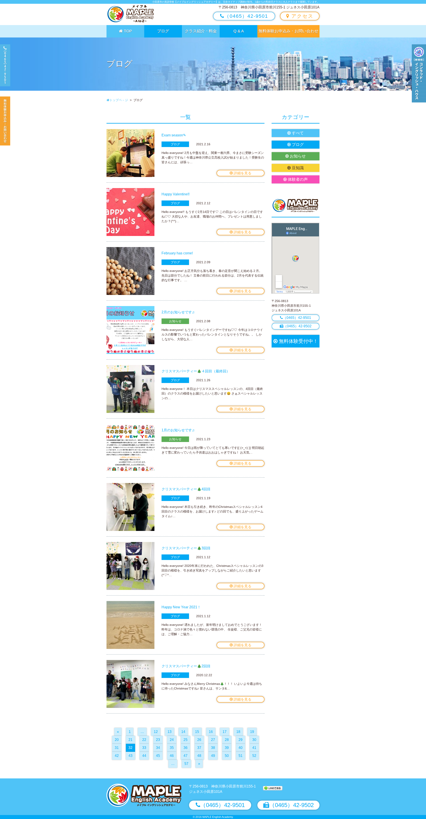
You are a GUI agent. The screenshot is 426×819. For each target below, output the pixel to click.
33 (144, 748)
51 (241, 756)
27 (213, 740)
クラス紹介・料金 (201, 31)
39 (227, 748)
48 (199, 756)
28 (227, 740)
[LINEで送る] (272, 788)
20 (117, 740)
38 (213, 748)
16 (211, 732)
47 (185, 756)
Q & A (238, 31)
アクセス (302, 16)
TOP (127, 31)
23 (158, 740)
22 (144, 740)
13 (170, 732)
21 (130, 740)
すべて (297, 133)
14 (183, 732)
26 (199, 740)
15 (197, 732)
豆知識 (297, 168)
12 (156, 732)
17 (225, 732)
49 (213, 756)
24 (172, 740)
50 (227, 756)
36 (185, 748)
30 (254, 740)
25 (185, 740)
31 (117, 748)
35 (172, 748)
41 (254, 748)
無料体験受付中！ (298, 341)
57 (186, 764)
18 (238, 732)
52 (254, 756)
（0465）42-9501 (246, 16)
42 (117, 756)
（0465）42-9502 (297, 326)
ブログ (163, 31)
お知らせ (297, 156)
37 (199, 748)
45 (158, 756)
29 (241, 740)
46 (172, 756)
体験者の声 (297, 179)
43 (130, 756)
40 (241, 748)
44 (144, 756)
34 (158, 748)
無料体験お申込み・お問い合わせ (288, 31)
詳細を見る (242, 173)
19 (252, 732)
